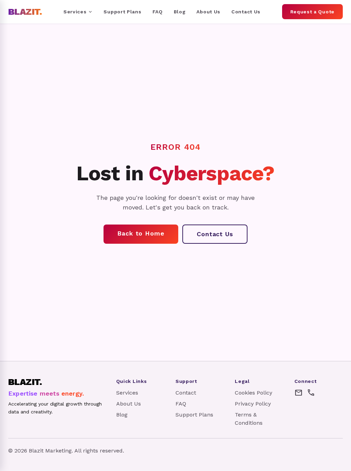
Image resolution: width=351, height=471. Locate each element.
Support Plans (122, 11)
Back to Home (141, 233)
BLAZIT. (25, 12)
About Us (208, 11)
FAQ (158, 11)
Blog (180, 11)
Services (75, 11)
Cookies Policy (253, 392)
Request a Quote (312, 11)
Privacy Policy (253, 403)
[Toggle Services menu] (90, 12)
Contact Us (246, 11)
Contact (186, 392)
